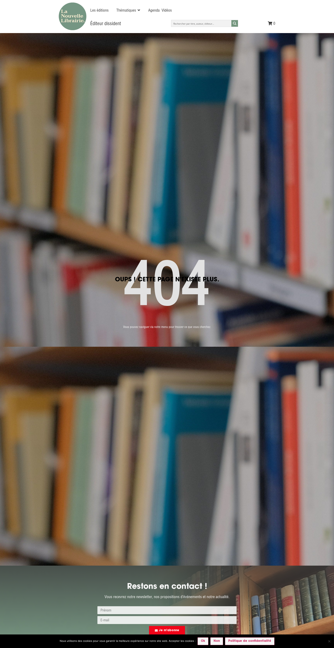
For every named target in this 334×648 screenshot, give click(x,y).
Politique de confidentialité (249, 641)
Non (217, 641)
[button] (128, 10)
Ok (203, 641)
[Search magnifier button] (234, 23)
